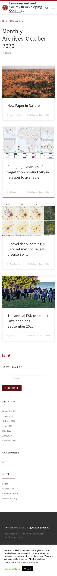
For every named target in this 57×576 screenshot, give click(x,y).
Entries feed (8, 488)
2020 (12, 21)
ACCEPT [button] (27, 568)
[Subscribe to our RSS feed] (3, 355)
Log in (5, 483)
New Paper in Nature (23, 105)
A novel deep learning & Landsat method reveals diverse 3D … (26, 249)
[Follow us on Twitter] (9, 355)
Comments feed (10, 493)
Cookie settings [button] (12, 568)
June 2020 (7, 425)
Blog (5, 462)
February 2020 (9, 440)
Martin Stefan (15, 115)
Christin (13, 192)
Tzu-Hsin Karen (16, 264)
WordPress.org (9, 498)
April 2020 (7, 435)
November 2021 (9, 411)
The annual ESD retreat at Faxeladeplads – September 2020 (27, 321)
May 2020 (6, 430)
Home (5, 21)
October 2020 (8, 421)
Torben (12, 336)
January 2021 (8, 416)
